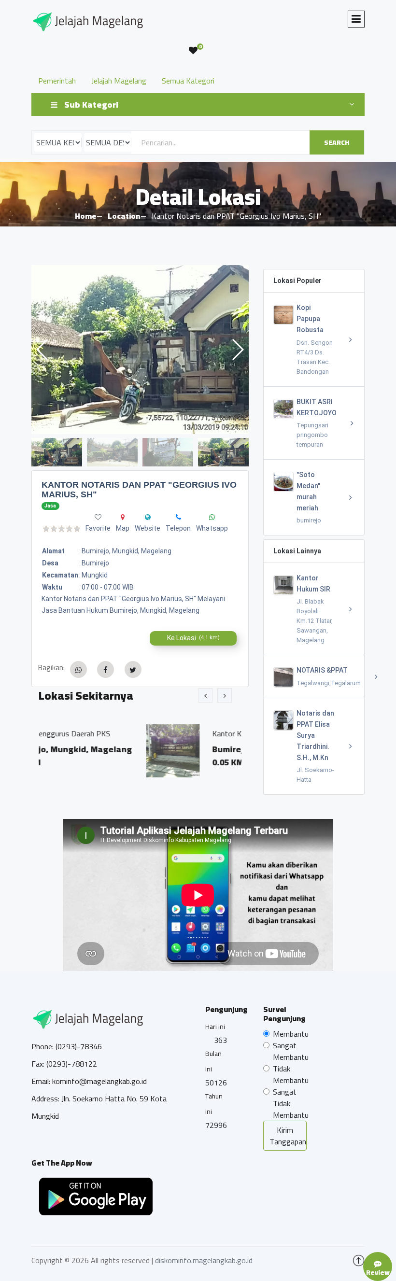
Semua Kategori (188, 80)
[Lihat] (140, 349)
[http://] (148, 517)
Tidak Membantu (291, 1074)
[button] (237, 349)
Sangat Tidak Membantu (291, 1103)
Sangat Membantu (291, 1051)
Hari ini (215, 1026)
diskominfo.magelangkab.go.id (204, 1260)
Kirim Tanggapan (287, 1136)
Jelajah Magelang (118, 80)
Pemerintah (57, 80)
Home (85, 216)
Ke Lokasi (193, 638)
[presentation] (205, 695)
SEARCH (337, 142)
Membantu (291, 1034)
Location (124, 216)
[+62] (178, 517)
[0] (193, 50)
